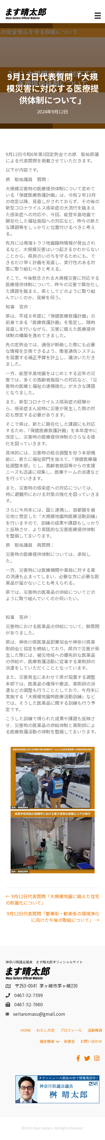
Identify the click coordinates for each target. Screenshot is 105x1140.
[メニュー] (97, 15)
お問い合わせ (91, 1041)
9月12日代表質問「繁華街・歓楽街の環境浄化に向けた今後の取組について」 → (53, 916)
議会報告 (47, 1041)
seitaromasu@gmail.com (39, 1013)
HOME (26, 1030)
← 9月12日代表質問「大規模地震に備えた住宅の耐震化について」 (52, 899)
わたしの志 (45, 1030)
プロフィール (71, 1030)
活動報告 (95, 1030)
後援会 (69, 1041)
